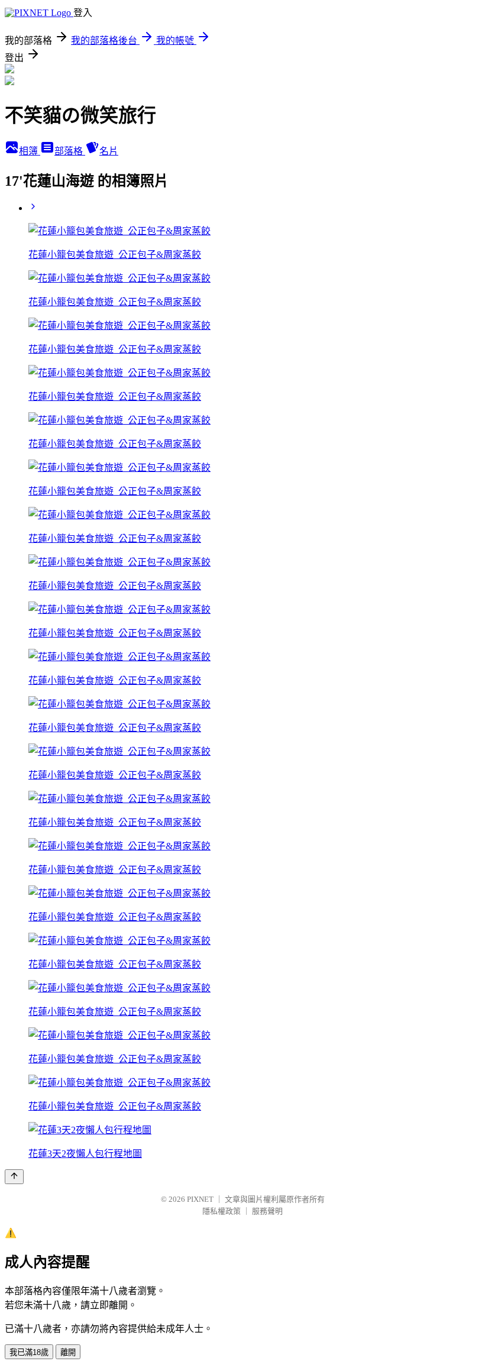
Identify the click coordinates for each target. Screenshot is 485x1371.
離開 (68, 1352)
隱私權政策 (221, 1211)
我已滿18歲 (28, 1352)
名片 (108, 151)
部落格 (69, 151)
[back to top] (14, 1176)
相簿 (29, 151)
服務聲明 (267, 1211)
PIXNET (200, 1199)
